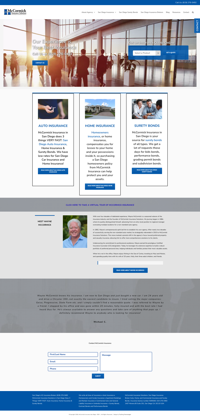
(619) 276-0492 (190, 2)
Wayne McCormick (134, 216)
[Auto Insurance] (53, 100)
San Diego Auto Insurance (53, 142)
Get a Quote (170, 52)
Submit (98, 372)
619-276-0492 (162, 397)
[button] (193, 12)
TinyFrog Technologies (125, 411)
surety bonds (153, 140)
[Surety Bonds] (147, 100)
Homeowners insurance (98, 134)
